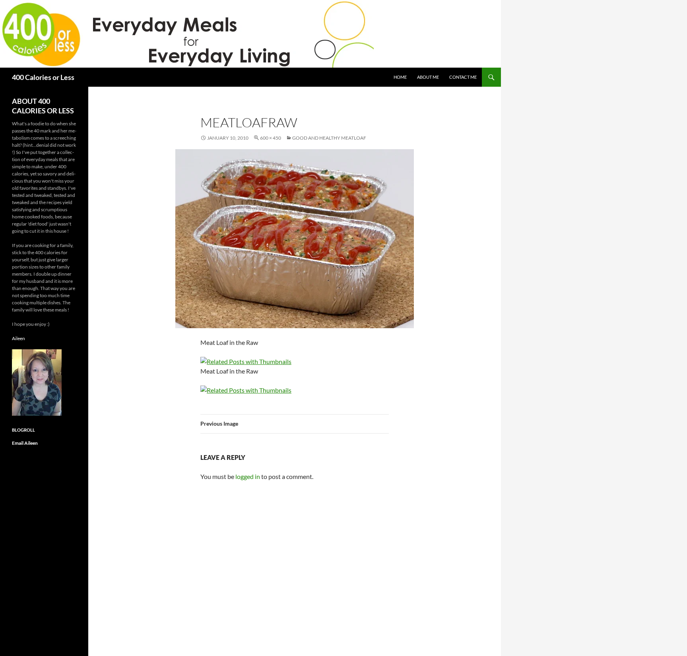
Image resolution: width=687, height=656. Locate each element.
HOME (400, 77)
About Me (428, 77)
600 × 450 (270, 138)
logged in (247, 476)
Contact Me (463, 77)
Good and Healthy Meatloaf (329, 138)
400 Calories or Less (43, 77)
